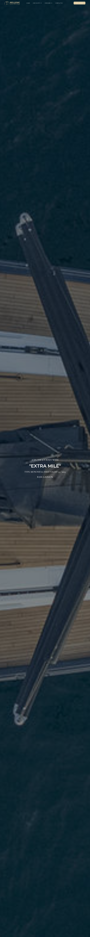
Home (28, 3)
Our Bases (48, 3)
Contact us (59, 3)
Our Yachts (36, 3)
